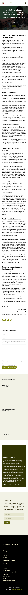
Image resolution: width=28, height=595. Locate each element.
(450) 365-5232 (6, 576)
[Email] (11, 320)
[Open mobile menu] (25, 3)
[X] (5, 320)
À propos (5, 555)
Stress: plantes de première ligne (8, 409)
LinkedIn (17, 484)
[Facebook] (3, 320)
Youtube (11, 484)
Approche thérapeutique (9, 17)
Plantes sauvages (20, 17)
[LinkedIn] (8, 320)
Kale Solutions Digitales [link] (17, 589)
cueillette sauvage (5, 385)
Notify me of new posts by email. (9, 365)
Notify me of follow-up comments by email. (12, 361)
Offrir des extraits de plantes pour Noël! (10, 433)
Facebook (5, 484)
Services (5, 557)
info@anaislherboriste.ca (8, 304)
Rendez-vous (6, 559)
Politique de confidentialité (9, 560)
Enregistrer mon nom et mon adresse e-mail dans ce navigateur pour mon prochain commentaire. (14, 342)
